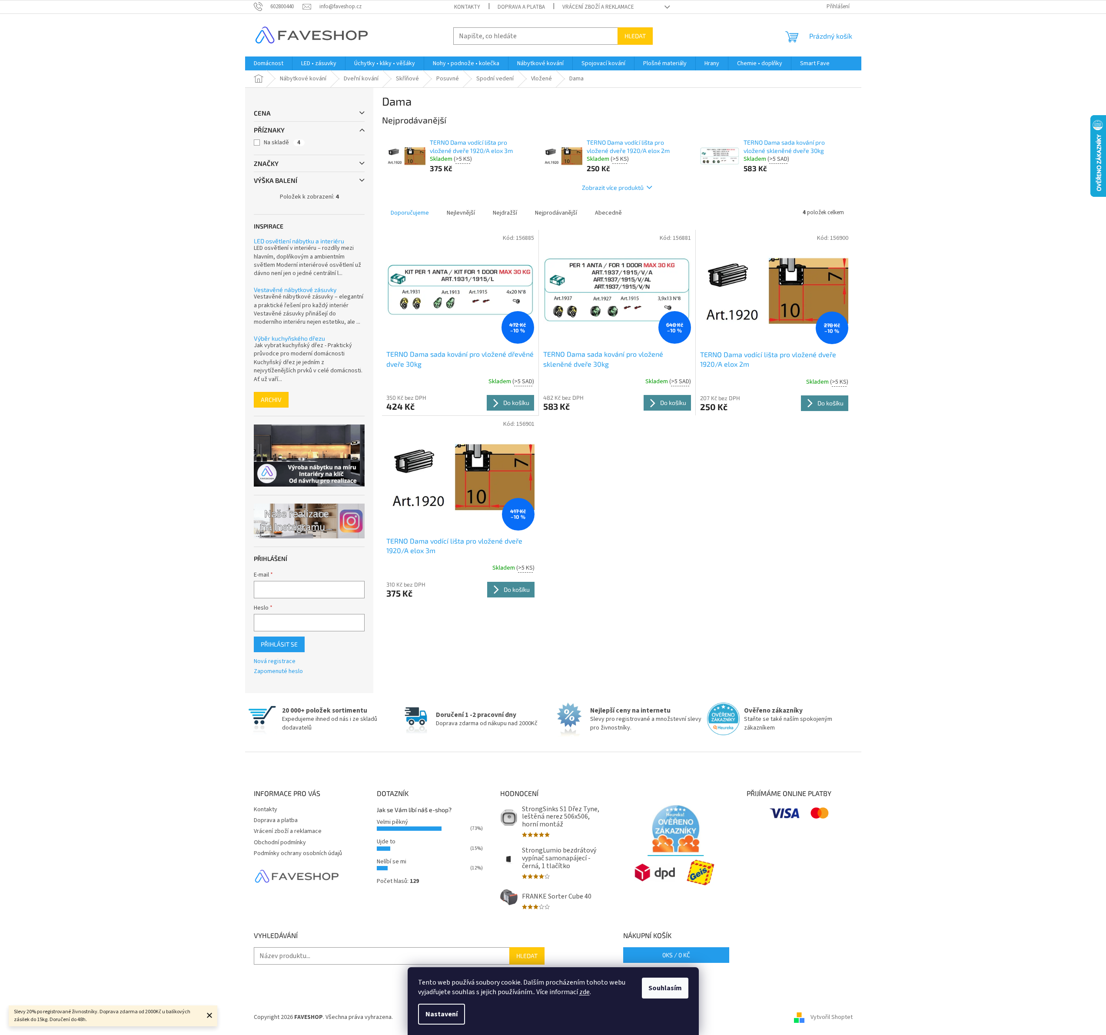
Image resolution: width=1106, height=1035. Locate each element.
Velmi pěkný (392, 822)
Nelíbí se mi (391, 861)
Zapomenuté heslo (278, 671)
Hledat (635, 36)
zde (584, 992)
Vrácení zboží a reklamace (598, 7)
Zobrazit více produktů (613, 187)
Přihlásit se (279, 644)
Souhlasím (665, 988)
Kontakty (467, 7)
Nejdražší (505, 213)
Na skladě (282, 142)
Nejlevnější (461, 213)
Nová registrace (275, 661)
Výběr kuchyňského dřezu (289, 338)
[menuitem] (268, 63)
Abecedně (608, 213)
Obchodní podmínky (280, 842)
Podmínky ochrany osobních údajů (298, 853)
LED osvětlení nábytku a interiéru (299, 241)
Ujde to (386, 841)
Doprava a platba (521, 7)
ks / (676, 955)
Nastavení (441, 1014)
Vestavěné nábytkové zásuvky (295, 289)
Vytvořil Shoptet (831, 1017)
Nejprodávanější (556, 213)
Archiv (271, 399)
